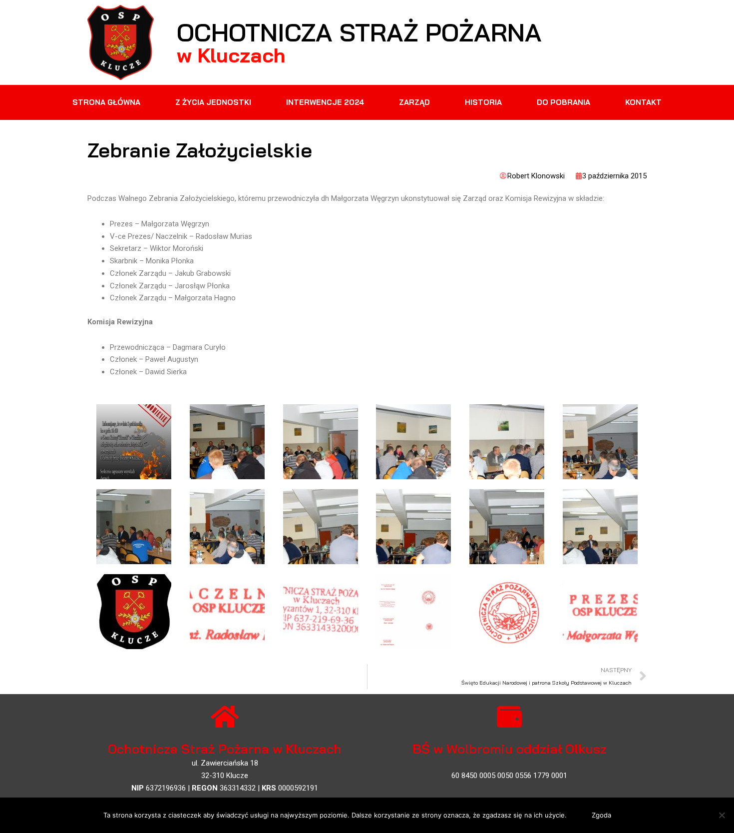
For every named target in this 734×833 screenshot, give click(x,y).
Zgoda (601, 815)
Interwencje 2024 (325, 102)
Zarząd (414, 102)
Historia (483, 102)
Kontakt (643, 102)
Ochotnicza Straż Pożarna (359, 32)
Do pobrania (563, 102)
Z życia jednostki (213, 102)
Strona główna (106, 102)
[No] (722, 815)
